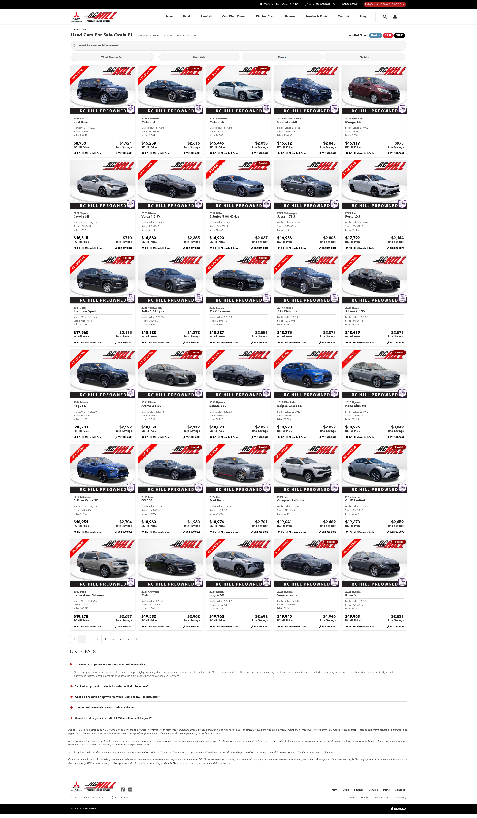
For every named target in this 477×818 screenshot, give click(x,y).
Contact (343, 16)
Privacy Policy (381, 798)
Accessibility (400, 798)
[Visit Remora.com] (398, 809)
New (169, 16)
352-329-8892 (125, 153)
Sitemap (365, 798)
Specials (206, 16)
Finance (289, 16)
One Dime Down (233, 16)
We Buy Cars (265, 16)
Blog (363, 16)
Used (186, 16)
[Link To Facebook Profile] (123, 789)
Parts (386, 790)
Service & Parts (316, 16)
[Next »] (137, 639)
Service (373, 790)
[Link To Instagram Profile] (130, 789)
